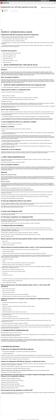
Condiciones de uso (23, 419)
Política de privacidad (31, 419)
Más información (44, 0)
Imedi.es (5, 3)
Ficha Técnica (15, 10)
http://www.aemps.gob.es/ (18, 393)
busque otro (53, 7)
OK (48, 0)
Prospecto (5, 10)
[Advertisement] (28, 20)
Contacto (37, 419)
